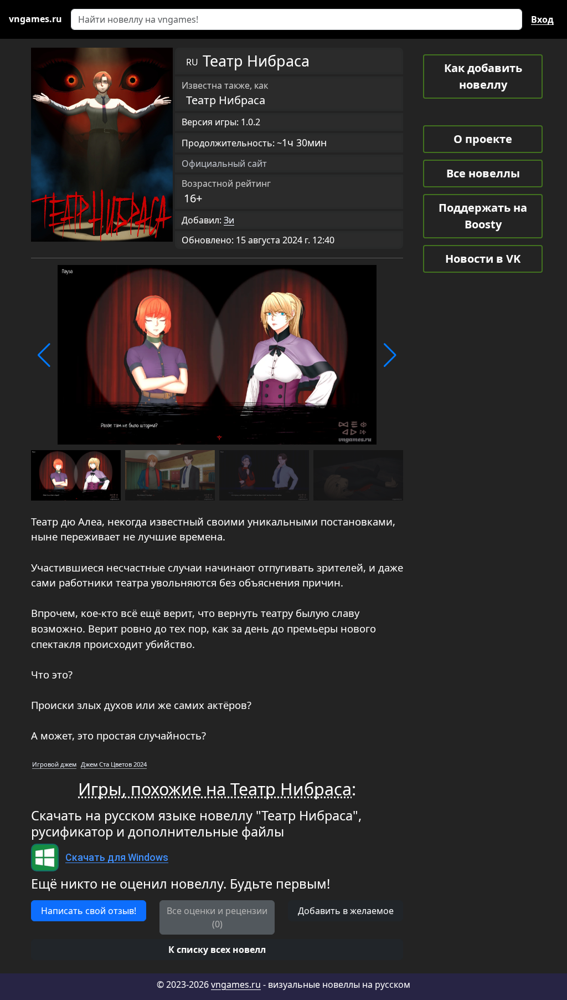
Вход (542, 19)
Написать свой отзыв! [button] (88, 911)
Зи (229, 220)
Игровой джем (54, 764)
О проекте (482, 138)
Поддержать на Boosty (483, 216)
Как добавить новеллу (483, 76)
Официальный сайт (224, 163)
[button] (44, 355)
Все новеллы (483, 173)
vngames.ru (236, 984)
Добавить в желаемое (346, 911)
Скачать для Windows (116, 857)
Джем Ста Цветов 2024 (114, 764)
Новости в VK (482, 258)
